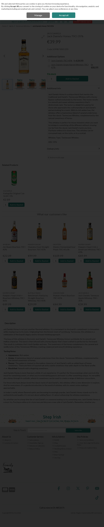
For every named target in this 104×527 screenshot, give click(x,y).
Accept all (63, 15)
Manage (38, 15)
